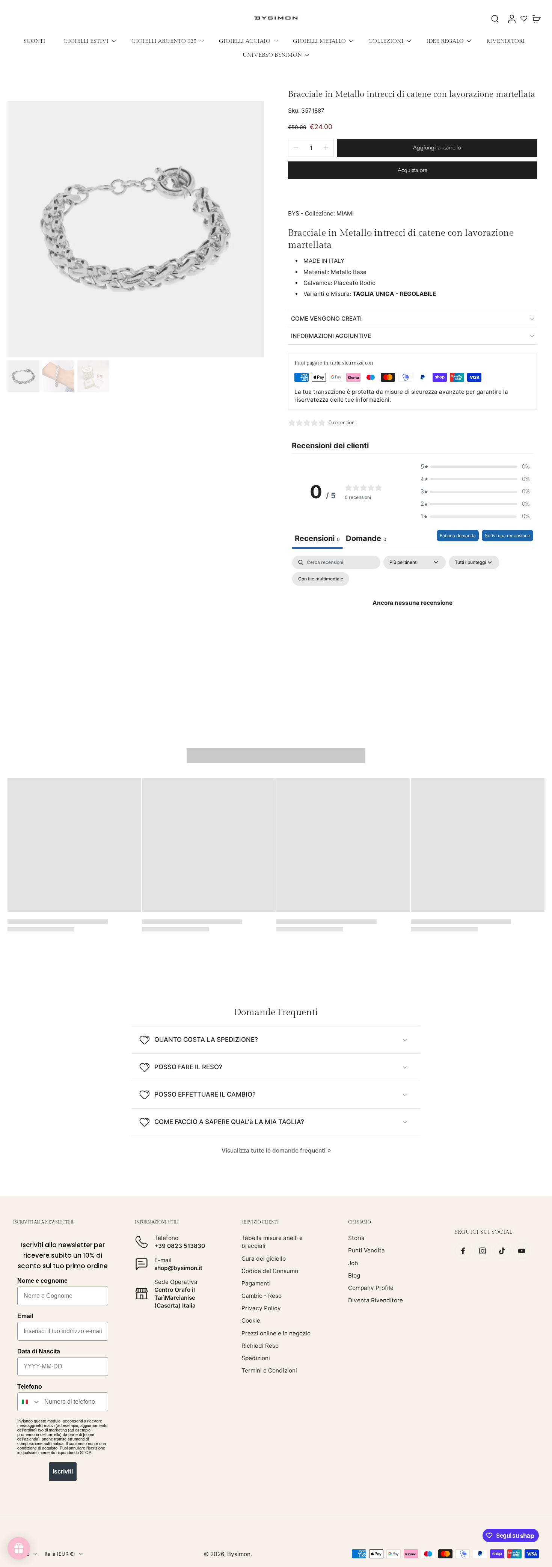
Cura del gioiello (263, 1258)
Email (25, 1316)
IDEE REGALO (445, 41)
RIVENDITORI (505, 41)
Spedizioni (255, 1358)
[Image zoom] (136, 229)
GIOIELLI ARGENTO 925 (163, 41)
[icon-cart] (536, 18)
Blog (354, 1275)
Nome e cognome (42, 1281)
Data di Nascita (38, 1351)
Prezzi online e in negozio (276, 1332)
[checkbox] (320, 579)
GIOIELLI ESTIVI (86, 41)
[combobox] (29, 1402)
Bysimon (238, 1553)
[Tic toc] (502, 1251)
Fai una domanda (458, 535)
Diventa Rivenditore (375, 1300)
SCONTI (34, 41)
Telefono (29, 1386)
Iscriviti (63, 1471)
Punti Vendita (366, 1250)
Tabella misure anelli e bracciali (272, 1241)
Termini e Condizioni (269, 1370)
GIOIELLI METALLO (319, 41)
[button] (437, 148)
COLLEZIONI (386, 41)
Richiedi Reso (260, 1345)
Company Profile (371, 1287)
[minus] (295, 147)
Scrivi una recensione (507, 535)
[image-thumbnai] (23, 376)
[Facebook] (463, 1251)
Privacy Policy (261, 1308)
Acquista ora (412, 170)
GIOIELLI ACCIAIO (244, 41)
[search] (495, 18)
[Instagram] (482, 1251)
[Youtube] (521, 1251)
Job (353, 1262)
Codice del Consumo (269, 1271)
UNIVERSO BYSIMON (272, 54)
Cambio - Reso (261, 1295)
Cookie (250, 1320)
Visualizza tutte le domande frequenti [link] (274, 1150)
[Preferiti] (524, 18)
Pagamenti (256, 1283)
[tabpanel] (412, 620)
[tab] (366, 539)
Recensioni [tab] (317, 538)
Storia (356, 1238)
